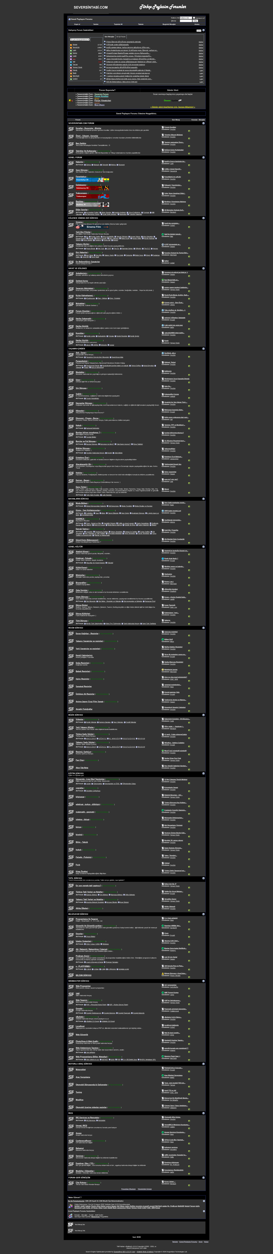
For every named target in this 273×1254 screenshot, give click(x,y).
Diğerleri (138, 248)
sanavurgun (174, 459)
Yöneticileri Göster (145, 1189)
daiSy (172, 327)
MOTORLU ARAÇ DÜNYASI (80, 1064)
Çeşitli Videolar (131, 722)
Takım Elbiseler (113, 513)
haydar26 (173, 928)
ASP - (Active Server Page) (118, 1004)
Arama (197, 24)
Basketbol (123, 214)
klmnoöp (104, 345)
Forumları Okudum (128, 1189)
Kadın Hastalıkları (143, 523)
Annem (115, 240)
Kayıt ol (77, 24)
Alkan (172, 641)
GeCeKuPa (174, 987)
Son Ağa (99, 255)
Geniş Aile (107, 240)
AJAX (112, 1059)
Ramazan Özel (150, 601)
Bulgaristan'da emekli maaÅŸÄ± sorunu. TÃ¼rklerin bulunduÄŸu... (129, 56)
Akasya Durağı (101, 238)
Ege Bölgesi (104, 895)
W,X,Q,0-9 (141, 738)
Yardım (95, 24)
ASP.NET (105, 1059)
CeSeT (172, 225)
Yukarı (206, 1242)
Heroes (155, 248)
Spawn (172, 246)
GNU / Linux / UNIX (93, 944)
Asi (87, 236)
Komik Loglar (90, 336)
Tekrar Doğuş (136, 365)
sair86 (172, 599)
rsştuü (112, 345)
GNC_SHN (174, 679)
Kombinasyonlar (87, 515)
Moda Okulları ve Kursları (143, 506)
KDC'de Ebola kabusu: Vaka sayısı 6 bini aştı (121, 82)
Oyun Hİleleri (90, 936)
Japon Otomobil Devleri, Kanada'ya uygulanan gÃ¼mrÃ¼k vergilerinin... (131, 59)
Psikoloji (110, 563)
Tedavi (86, 367)
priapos (172, 1050)
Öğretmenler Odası (129, 783)
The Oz (116, 248)
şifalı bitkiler (119, 453)
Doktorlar (129, 255)
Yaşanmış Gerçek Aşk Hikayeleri (97, 357)
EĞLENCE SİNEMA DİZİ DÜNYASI (83, 218)
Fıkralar (111, 336)
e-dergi (88, 969)
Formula (146, 212)
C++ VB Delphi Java (130, 1059)
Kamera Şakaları (105, 722)
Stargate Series (127, 248)
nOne (172, 1035)
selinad (172, 396)
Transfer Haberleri (135, 214)
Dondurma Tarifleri (101, 532)
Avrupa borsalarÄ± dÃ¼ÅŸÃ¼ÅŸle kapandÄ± (121, 67)
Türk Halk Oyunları (92, 495)
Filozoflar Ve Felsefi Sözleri (95, 563)
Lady (172, 163)
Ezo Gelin (119, 255)
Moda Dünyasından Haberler (96, 506)
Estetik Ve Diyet (130, 525)
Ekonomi (122, 165)
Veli (171, 419)
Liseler (88, 783)
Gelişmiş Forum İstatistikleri (80, 30)
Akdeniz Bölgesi (91, 895)
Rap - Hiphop (102, 298)
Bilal (171, 236)
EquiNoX (173, 591)
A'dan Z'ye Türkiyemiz (113, 623)
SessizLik (173, 171)
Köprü (148, 255)
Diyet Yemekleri (129, 533)
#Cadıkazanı (90, 298)
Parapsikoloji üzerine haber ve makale (115, 365)
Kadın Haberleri (143, 525)
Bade (172, 505)
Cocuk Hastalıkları (92, 398)
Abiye (103, 513)
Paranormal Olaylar (92, 365)
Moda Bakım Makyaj (115, 525)
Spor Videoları (118, 722)
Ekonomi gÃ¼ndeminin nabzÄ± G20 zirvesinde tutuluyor (125, 64)
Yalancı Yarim (109, 255)
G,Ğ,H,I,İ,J (102, 738)
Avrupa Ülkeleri (112, 902)
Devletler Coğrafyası (93, 791)
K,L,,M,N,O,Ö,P (114, 738)
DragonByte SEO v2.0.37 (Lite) (124, 1252)
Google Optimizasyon (93, 1013)
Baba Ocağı (125, 238)
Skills (172, 1157)
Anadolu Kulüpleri (120, 212)
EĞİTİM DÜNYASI (76, 773)
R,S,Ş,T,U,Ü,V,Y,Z (129, 738)
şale (171, 481)
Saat (97, 513)
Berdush (173, 212)
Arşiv (200, 1242)
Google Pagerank (124, 1013)
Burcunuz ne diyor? (107, 444)
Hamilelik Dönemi (109, 523)
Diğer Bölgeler (130, 895)
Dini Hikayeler (91, 601)
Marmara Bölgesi (116, 895)
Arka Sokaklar (148, 236)
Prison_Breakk (175, 975)
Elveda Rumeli (81, 238)
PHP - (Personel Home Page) (96, 1004)
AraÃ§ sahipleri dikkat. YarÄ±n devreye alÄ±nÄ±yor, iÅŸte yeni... (128, 47)
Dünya (88, 165)
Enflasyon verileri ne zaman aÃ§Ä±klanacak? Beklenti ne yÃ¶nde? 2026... (131, 62)
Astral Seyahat (148, 365)
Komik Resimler (122, 336)
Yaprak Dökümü (122, 236)
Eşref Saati (95, 257)
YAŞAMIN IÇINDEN (76, 349)
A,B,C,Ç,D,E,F (91, 738)
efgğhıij (95, 345)
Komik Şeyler (134, 336)
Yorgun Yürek (175, 289)
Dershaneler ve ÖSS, (112, 783)
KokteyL (173, 950)
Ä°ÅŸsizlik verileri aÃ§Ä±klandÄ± (117, 44)
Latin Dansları (107, 495)
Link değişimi (90, 1052)
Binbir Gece (139, 255)
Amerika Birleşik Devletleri (95, 902)
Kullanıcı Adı (175, 18)
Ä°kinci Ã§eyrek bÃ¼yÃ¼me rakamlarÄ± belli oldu (123, 42)
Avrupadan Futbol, (92, 212)
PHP (118, 1059)
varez (172, 995)
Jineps (172, 305)
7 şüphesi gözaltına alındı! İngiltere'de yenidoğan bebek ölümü (127, 76)
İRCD (70, 1113)
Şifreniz (173, 21)
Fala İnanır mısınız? (123, 444)
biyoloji (109, 453)
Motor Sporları (106, 212)
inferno (172, 522)
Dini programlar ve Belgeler (133, 601)
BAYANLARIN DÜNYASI (78, 499)
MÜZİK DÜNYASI (75, 715)
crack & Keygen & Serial (94, 962)
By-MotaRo (174, 1100)
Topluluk (117, 24)
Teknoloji (105, 165)
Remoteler (101, 1120)
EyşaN (172, 320)
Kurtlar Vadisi (95, 236)
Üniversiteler (97, 783)
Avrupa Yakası (135, 236)
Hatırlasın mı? (200, 18)
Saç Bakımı (87, 525)
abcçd (88, 345)
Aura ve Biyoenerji (97, 367)
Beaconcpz (95, 1216)
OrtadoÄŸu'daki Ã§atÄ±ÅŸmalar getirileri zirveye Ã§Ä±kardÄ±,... (128, 53)
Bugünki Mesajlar (169, 24)
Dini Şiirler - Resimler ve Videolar (109, 601)
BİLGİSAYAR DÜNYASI (78, 914)
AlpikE (172, 1077)
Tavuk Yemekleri (143, 533)
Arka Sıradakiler (108, 236)
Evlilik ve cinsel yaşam (126, 523)
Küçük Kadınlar (149, 238)
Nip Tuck (101, 248)
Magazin (96, 165)
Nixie (172, 687)
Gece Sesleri (87, 240)
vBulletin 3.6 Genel (108, 1021)
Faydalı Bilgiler (91, 437)
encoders (173, 1149)
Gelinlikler (89, 513)
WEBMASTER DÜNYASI (78, 981)
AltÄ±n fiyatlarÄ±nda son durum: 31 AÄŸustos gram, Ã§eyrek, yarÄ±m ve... (132, 50)
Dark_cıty (173, 607)
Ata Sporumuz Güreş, (92, 214)
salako (172, 1127)
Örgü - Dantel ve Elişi (93, 523)
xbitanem (173, 1108)
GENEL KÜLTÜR (75, 547)
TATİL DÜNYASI (75, 878)
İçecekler (89, 532)
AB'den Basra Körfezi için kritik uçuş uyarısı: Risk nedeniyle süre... (129, 79)
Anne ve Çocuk (99, 525)
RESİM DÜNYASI (75, 628)
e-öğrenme (112, 969)
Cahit (172, 721)
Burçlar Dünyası (91, 444)
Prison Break (90, 248)
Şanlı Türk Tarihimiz (149, 623)
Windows (106, 944)
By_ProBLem (174, 1164)
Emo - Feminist (115, 298)
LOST (109, 248)
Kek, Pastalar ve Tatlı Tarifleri (95, 533)
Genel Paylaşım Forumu (188, 1242)
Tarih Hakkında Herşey (131, 623)
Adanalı (90, 238)
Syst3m (172, 129)
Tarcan (172, 1085)
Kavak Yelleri (136, 238)
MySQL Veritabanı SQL (148, 1059)
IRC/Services (90, 1120)
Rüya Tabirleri (138, 444)
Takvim (140, 24)
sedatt (172, 263)
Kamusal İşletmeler (92, 428)
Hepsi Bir (85, 257)
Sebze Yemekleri (116, 532)
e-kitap (96, 969)
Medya (113, 165)
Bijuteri (154, 525)
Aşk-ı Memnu (113, 238)
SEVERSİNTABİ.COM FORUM (81, 123)
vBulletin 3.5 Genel (92, 1021)
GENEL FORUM (75, 157)
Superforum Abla (117, 357)
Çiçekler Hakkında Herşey (95, 453)
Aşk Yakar (89, 255)
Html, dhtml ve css (92, 1059)
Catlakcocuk (174, 1011)
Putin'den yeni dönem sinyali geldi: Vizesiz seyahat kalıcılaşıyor (128, 73)
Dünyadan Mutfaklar (115, 533)
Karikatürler (102, 336)
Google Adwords (138, 1013)
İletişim (175, 1242)
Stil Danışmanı (114, 506)
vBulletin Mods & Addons (145, 1252)
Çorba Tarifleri (145, 532)
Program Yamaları (112, 962)
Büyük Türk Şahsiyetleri (94, 623)
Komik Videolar (91, 722)
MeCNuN (173, 255)
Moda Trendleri (127, 506)
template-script (124, 969)
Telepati (78, 367)
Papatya (98, 240)
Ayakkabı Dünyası (138, 513)
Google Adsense (109, 1013)
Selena (78, 240)
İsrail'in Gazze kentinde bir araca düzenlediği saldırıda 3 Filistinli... (128, 70)
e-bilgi (103, 969)
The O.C (147, 248)
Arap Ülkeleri (124, 902)
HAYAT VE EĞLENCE (77, 268)
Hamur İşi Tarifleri (131, 532)
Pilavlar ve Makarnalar (102, 535)
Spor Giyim (125, 513)
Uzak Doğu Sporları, (110, 214)
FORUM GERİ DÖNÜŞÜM (79, 1178)
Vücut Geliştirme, (134, 212)
